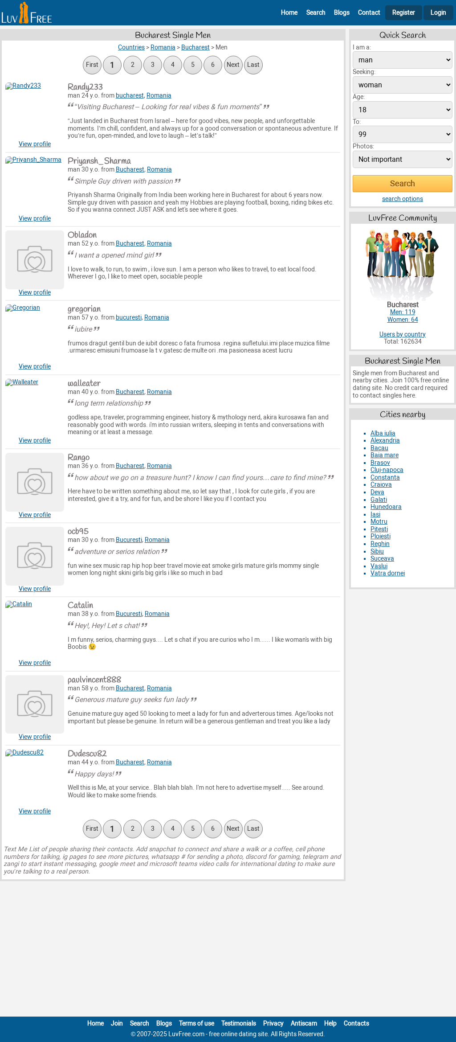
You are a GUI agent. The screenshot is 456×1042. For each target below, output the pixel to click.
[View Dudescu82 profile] (34, 778)
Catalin (80, 605)
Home (289, 12)
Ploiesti (380, 536)
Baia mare (384, 455)
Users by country (402, 334)
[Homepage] (27, 12)
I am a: (362, 47)
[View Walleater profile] (34, 408)
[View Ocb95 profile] (34, 556)
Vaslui (378, 566)
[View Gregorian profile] (34, 333)
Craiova (381, 484)
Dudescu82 (87, 754)
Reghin (380, 544)
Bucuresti (129, 540)
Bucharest (130, 169)
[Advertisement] (228, 950)
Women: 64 (402, 320)
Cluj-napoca (386, 470)
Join (117, 1023)
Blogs (342, 12)
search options (402, 199)
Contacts (356, 1023)
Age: (359, 97)
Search (316, 12)
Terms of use (196, 1023)
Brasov (380, 463)
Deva (377, 492)
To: (357, 122)
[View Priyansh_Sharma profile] (34, 185)
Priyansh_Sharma (99, 161)
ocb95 (78, 531)
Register (403, 12)
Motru (378, 521)
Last (253, 65)
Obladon (82, 235)
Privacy (273, 1023)
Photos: (363, 146)
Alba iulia (382, 433)
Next (233, 65)
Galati (378, 500)
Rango (79, 458)
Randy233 (85, 87)
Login (438, 12)
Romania (159, 95)
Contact (369, 12)
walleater (84, 384)
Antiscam (304, 1023)
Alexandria (385, 440)
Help (330, 1023)
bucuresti (129, 317)
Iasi (375, 514)
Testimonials (238, 1023)
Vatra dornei (387, 573)
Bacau (379, 448)
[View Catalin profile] (34, 630)
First (92, 65)
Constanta (385, 477)
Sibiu (377, 551)
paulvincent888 (94, 680)
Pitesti (379, 529)
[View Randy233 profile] (34, 111)
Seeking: (364, 72)
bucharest (130, 95)
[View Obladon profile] (34, 259)
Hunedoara (386, 507)
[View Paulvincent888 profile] (34, 704)
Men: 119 (402, 312)
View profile (35, 144)
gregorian (84, 309)
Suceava (382, 558)
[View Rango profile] (34, 482)
